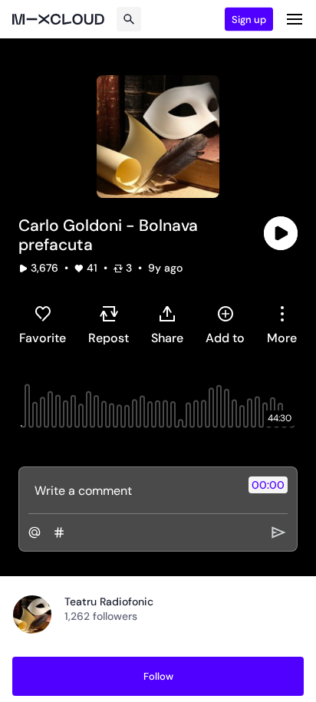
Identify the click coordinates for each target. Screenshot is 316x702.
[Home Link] (58, 19)
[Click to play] (281, 233)
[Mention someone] (34, 532)
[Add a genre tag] (59, 532)
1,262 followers (100, 616)
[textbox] (132, 490)
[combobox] (282, 324)
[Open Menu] (294, 19)
